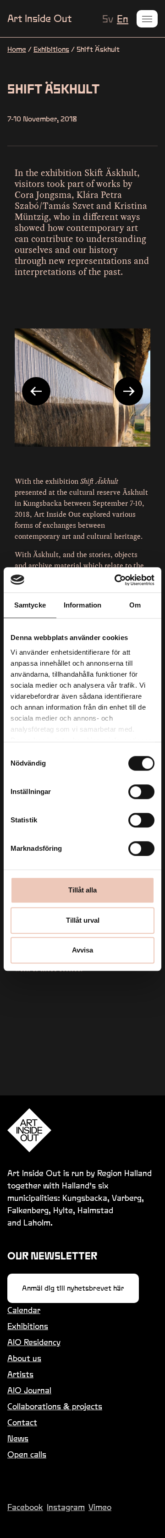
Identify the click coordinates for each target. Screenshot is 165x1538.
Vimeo (99, 1507)
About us (24, 1358)
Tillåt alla (82, 890)
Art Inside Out (39, 18)
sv (107, 19)
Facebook (25, 1507)
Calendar (23, 1310)
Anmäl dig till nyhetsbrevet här (73, 1288)
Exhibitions (51, 49)
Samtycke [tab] (30, 605)
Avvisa (82, 950)
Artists (20, 1374)
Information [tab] (82, 605)
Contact (22, 1422)
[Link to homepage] (82, 1130)
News (17, 1438)
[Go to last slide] (36, 391)
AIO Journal (29, 1390)
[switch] (141, 791)
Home (16, 49)
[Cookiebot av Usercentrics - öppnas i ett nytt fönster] (116, 580)
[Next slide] (129, 391)
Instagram (66, 1507)
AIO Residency (33, 1342)
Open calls (26, 1454)
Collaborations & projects (54, 1406)
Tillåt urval (82, 920)
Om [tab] (135, 605)
